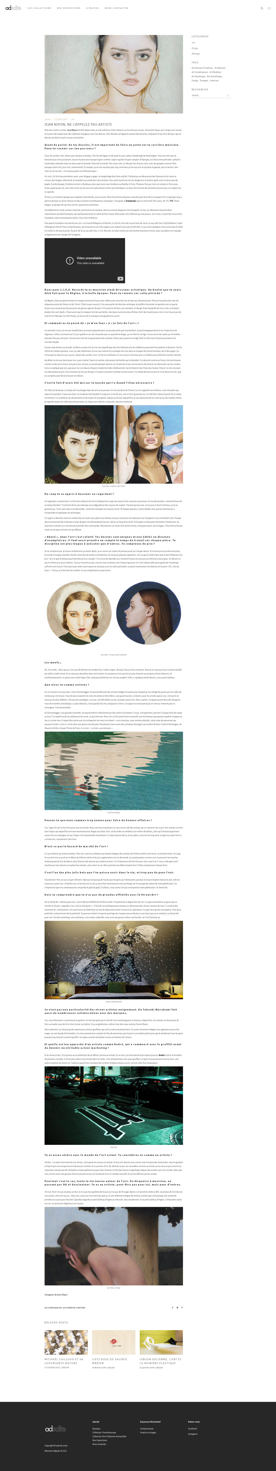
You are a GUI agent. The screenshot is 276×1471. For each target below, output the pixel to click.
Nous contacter (99, 1444)
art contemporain (53, 1307)
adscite (48, 119)
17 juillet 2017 (61, 119)
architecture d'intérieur (202, 68)
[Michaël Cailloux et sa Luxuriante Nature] (66, 1342)
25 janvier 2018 (147, 1367)
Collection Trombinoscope (104, 1432)
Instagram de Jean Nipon (56, 1295)
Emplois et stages (148, 1432)
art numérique (198, 76)
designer (204, 80)
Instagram (193, 1434)
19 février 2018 (99, 1367)
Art (72, 119)
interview (80, 1307)
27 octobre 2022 (52, 1367)
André (162, 1055)
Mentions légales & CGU (56, 1451)
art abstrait (220, 68)
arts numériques (214, 76)
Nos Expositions (99, 1440)
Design (195, 48)
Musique (196, 53)
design (195, 80)
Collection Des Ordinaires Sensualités (109, 1436)
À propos (96, 1429)
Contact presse (146, 1429)
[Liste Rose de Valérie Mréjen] (113, 1342)
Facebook (192, 1429)
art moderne (69, 1307)
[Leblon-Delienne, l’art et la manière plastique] (161, 1342)
